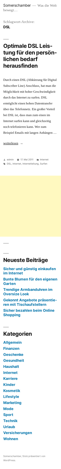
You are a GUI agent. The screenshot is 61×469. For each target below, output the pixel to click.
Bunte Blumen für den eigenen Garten (30, 281)
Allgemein (12, 342)
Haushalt (11, 366)
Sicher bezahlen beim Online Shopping (28, 312)
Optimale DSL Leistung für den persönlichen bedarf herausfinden (30, 56)
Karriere (10, 378)
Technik (10, 421)
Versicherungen (17, 432)
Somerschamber (17, 5)
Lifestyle (11, 396)
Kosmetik (11, 390)
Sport (8, 414)
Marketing (12, 402)
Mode (8, 409)
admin (10, 159)
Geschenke (13, 354)
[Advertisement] (30, 206)
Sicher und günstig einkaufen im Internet (29, 271)
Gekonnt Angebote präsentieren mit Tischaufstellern (30, 302)
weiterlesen (12, 143)
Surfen (43, 163)
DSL (9, 163)
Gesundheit (13, 360)
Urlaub (9, 427)
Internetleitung (31, 163)
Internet (44, 159)
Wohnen (10, 439)
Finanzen (11, 348)
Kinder (9, 384)
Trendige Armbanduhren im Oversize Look (28, 291)
